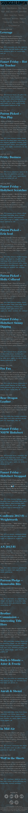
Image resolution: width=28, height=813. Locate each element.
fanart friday (6, 97)
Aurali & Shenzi (11, 691)
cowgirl (12, 643)
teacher (23, 103)
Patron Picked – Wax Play (10, 115)
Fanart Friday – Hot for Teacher (13, 63)
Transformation (6, 18)
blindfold (19, 257)
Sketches (15, 22)
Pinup (7, 11)
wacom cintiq (21, 51)
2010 (5, 712)
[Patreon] (16, 803)
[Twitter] (6, 797)
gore (5, 716)
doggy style (13, 680)
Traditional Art (8, 22)
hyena (10, 645)
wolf (1, 53)
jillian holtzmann (15, 99)
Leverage (6, 32)
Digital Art (23, 18)
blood (20, 712)
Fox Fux (5, 368)
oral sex (6, 462)
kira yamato (8, 570)
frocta (16, 601)
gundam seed (22, 568)
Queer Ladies (14, 11)
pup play (23, 418)
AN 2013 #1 (8, 546)
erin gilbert (20, 95)
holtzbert (7, 99)
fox (17, 385)
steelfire (9, 176)
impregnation (16, 645)
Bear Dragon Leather (9, 399)
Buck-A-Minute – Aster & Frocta (11, 662)
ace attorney (10, 534)
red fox (17, 387)
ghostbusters (12, 142)
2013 (5, 416)
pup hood (18, 418)
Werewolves (15, 18)
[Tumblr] (16, 797)
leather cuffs (8, 505)
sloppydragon (10, 420)
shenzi (7, 650)
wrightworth (19, 538)
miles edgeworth (8, 536)
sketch (13, 103)
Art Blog (21, 22)
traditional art (13, 105)
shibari (10, 311)
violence (23, 718)
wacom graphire (4, 720)
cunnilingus (20, 455)
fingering (12, 385)
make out (9, 101)
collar (6, 259)
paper (15, 536)
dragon (5, 418)
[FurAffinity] (22, 797)
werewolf (11, 783)
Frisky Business (10, 157)
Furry (19, 8)
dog (1, 49)
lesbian (13, 144)
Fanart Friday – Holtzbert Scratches (13, 188)
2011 (5, 641)
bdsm (8, 138)
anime (9, 568)
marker (8, 748)
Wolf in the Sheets (12, 758)
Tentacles (21, 15)
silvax (19, 748)
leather (2, 505)
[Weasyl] (11, 803)
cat (15, 599)
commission (10, 47)
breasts (15, 95)
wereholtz (12, 267)
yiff (5, 53)
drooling (5, 49)
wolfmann (21, 267)
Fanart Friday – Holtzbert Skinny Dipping (11, 323)
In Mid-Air (7, 728)
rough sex (11, 219)
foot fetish (20, 680)
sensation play (18, 147)
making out (16, 101)
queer (12, 51)
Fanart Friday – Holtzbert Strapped (13, 474)
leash (1, 647)
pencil (19, 536)
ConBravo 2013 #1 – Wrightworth (13, 517)
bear (12, 416)
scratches (22, 219)
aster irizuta (10, 599)
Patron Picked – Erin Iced (10, 232)
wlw (19, 105)
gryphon (17, 49)
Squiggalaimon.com (14, 25)
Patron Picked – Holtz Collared (10, 277)
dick (19, 47)
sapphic (6, 103)
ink (5, 748)
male (21, 49)
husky (24, 601)
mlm (25, 49)
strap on (2, 389)
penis (1, 51)
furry (10, 49)
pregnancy (21, 647)
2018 (5, 47)
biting (16, 712)
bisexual (9, 95)
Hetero (6, 15)
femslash (17, 97)
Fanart (3, 11)
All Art (3, 8)
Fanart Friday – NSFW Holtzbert (11, 430)
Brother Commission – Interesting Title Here (11, 619)
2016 (5, 172)
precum (13, 683)
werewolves (18, 783)
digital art (24, 47)
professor (22, 101)
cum (16, 47)
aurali (8, 641)
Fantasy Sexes (13, 15)
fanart (15, 140)
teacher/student (4, 105)
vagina (14, 176)
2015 (5, 599)
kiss (22, 99)
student (18, 103)
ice (7, 263)
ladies (4, 101)
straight (11, 650)
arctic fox (10, 383)
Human (25, 8)
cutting (13, 714)
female (12, 97)
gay (13, 49)
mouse (9, 647)
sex (15, 51)
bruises (19, 213)
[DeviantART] (11, 797)
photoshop (7, 51)
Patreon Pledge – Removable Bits (11, 582)
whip (16, 420)
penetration (14, 174)
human (24, 534)
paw (9, 683)
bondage (18, 138)
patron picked (19, 144)
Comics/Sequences (12, 8)
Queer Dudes (23, 11)
